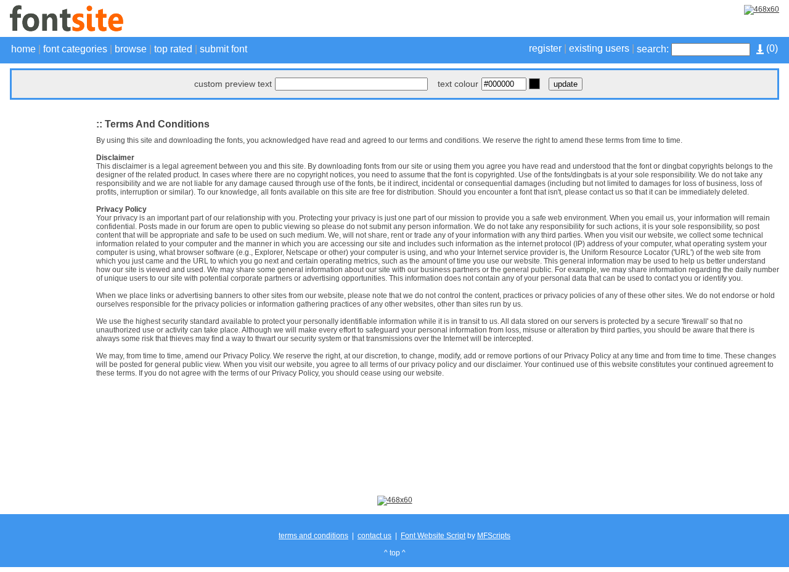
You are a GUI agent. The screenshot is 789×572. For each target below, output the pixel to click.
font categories (75, 49)
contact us (374, 535)
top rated (173, 49)
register (545, 48)
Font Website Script (433, 535)
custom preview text (233, 84)
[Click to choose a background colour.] (534, 83)
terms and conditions (313, 535)
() (771, 48)
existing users (599, 48)
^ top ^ (395, 553)
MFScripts (493, 535)
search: (653, 49)
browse (131, 49)
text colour (458, 84)
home (23, 49)
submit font (223, 49)
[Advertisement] (47, 296)
